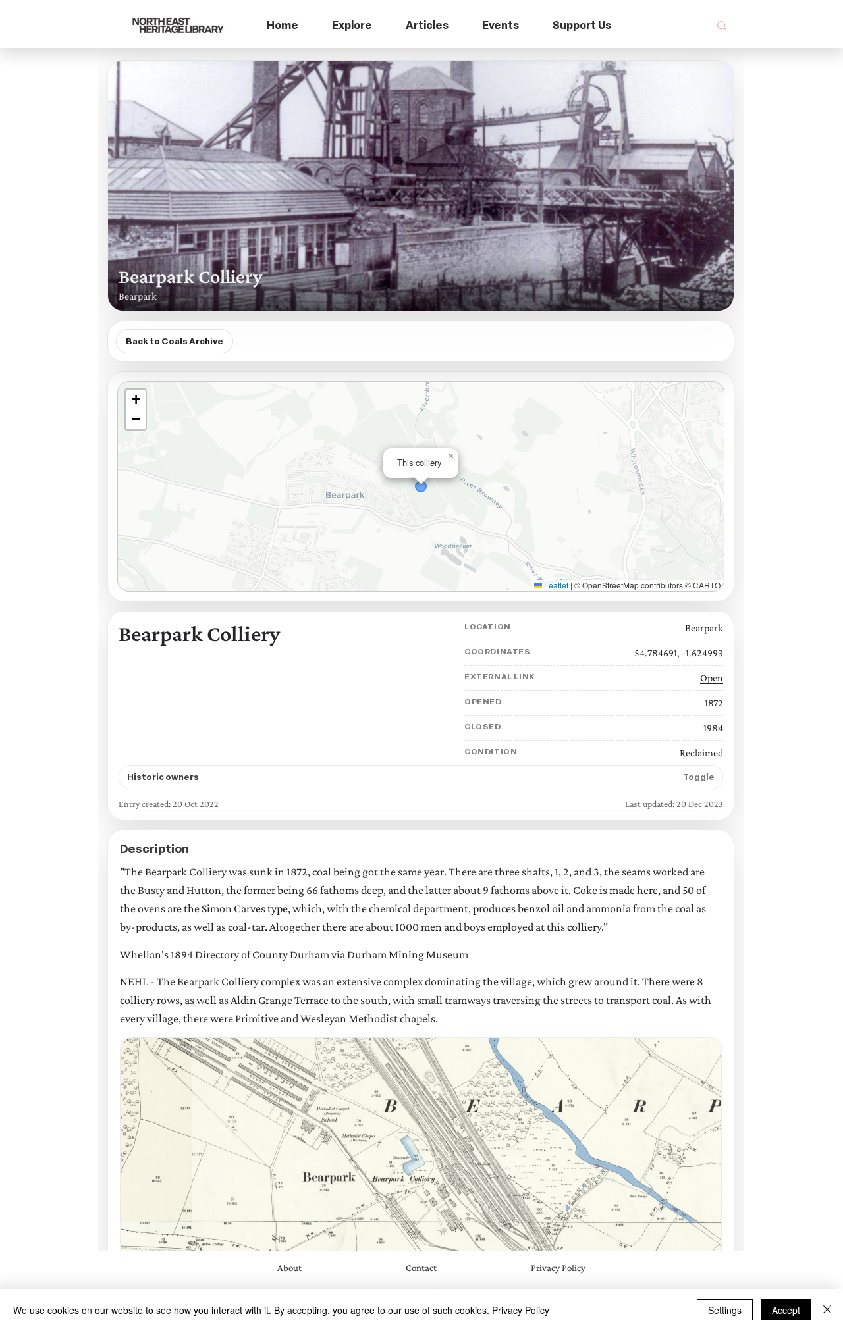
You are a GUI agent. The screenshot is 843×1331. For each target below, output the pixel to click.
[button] (352, 26)
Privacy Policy (520, 1310)
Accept (786, 1310)
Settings (725, 1310)
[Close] (827, 1309)
